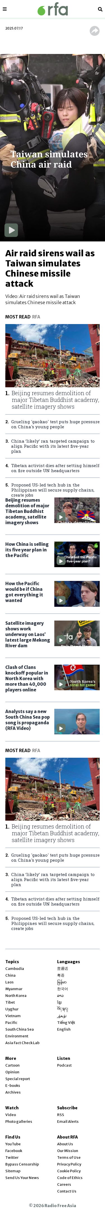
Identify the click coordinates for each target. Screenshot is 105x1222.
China (10, 975)
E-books (12, 1085)
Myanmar (13, 988)
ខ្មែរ (59, 1002)
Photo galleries (18, 1121)
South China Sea (19, 1029)
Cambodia (14, 968)
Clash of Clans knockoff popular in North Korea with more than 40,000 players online (26, 679)
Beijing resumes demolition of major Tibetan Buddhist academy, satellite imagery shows (27, 511)
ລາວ (60, 995)
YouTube (13, 1144)
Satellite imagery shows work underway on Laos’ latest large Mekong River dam (27, 634)
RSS (60, 1114)
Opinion (12, 1072)
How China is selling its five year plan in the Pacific (27, 550)
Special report (17, 1078)
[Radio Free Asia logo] (53, 9)
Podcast (64, 1065)
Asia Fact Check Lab (22, 1042)
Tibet (10, 1002)
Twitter (11, 1157)
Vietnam (13, 1015)
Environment (16, 1036)
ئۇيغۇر (62, 1015)
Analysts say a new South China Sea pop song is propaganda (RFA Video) (27, 720)
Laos (9, 982)
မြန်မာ (62, 982)
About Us (65, 1144)
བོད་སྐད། (62, 1009)
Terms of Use (69, 1157)
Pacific (11, 1022)
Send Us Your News (22, 1177)
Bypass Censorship (22, 1164)
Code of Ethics (70, 1177)
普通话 (62, 968)
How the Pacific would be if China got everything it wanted (24, 592)
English (64, 1029)
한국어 (62, 988)
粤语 (60, 975)
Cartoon (12, 1065)
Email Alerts (68, 1121)
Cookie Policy (69, 1171)
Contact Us (66, 1191)
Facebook (13, 1150)
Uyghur (11, 1009)
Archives (13, 1092)
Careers (64, 1184)
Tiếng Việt (66, 1022)
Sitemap (12, 1171)
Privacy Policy (69, 1164)
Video (10, 1114)
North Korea (16, 995)
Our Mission (67, 1150)
